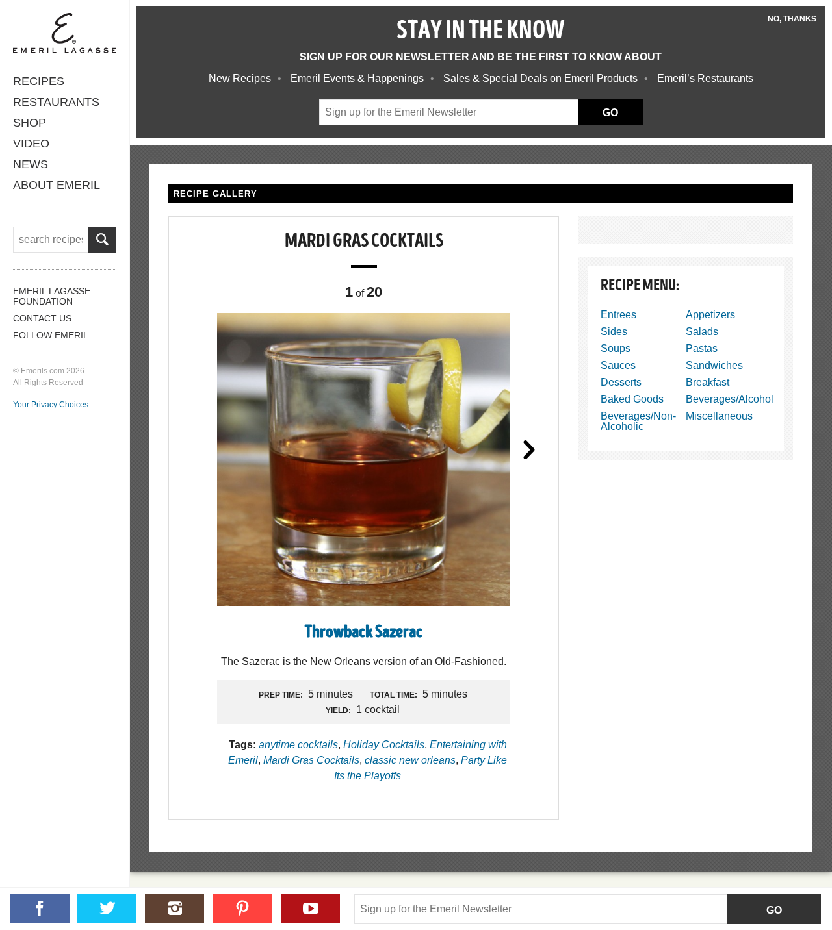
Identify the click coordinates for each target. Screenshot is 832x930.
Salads (702, 331)
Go (774, 910)
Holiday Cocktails (383, 744)
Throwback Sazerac (363, 633)
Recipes (38, 81)
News (30, 164)
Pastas (702, 348)
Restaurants (56, 101)
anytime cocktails (298, 744)
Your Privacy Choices (50, 404)
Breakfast (707, 382)
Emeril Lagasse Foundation (51, 296)
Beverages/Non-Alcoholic (638, 421)
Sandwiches (714, 365)
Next (529, 448)
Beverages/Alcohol (730, 399)
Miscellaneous (719, 415)
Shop (29, 122)
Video (31, 143)
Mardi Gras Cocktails (311, 760)
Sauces (618, 365)
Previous (198, 448)
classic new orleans (410, 760)
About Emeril (56, 185)
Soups (615, 348)
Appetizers (710, 314)
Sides (614, 331)
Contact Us (42, 318)
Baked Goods (632, 399)
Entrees (618, 314)
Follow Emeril (50, 335)
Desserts (621, 382)
